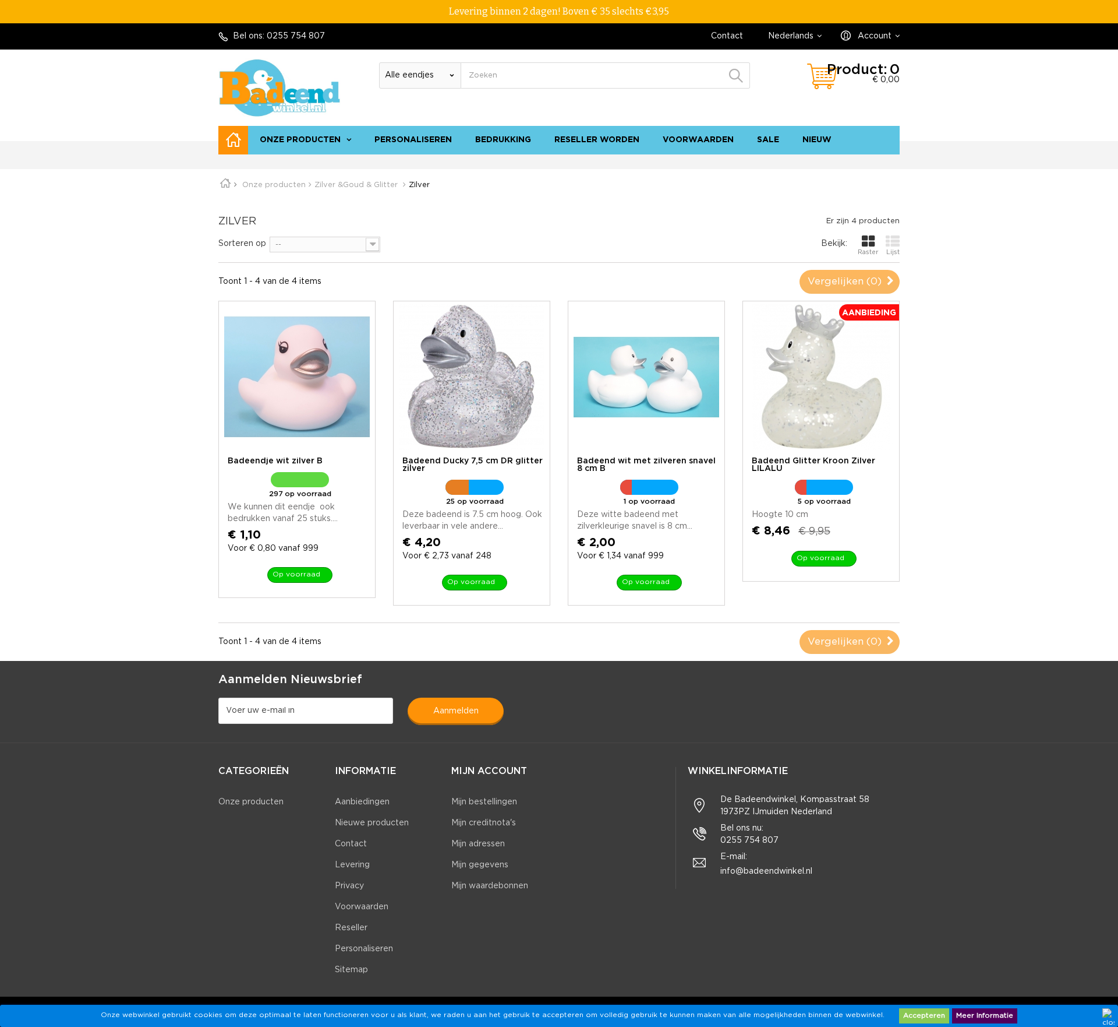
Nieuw (817, 139)
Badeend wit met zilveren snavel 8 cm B (646, 465)
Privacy (349, 885)
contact (836, 160)
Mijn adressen (478, 843)
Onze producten (300, 139)
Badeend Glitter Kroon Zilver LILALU (813, 465)
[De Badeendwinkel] (279, 87)
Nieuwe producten (372, 823)
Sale (768, 139)
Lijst (893, 252)
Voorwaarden (698, 139)
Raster (868, 252)
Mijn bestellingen (484, 802)
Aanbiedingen (362, 802)
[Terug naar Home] (229, 185)
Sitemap (351, 969)
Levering (352, 864)
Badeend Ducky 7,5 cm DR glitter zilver (472, 465)
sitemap (878, 160)
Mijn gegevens (479, 864)
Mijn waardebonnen (489, 885)
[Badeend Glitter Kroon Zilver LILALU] (821, 377)
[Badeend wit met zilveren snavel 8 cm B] (646, 377)
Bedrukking (503, 139)
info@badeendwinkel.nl (766, 871)
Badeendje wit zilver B (275, 461)
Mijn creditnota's (483, 823)
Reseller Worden (596, 139)
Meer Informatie (984, 1015)
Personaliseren (413, 139)
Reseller (351, 927)
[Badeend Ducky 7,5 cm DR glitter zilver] (472, 377)
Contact (727, 36)
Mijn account (489, 771)
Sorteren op (242, 243)
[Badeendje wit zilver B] (297, 377)
